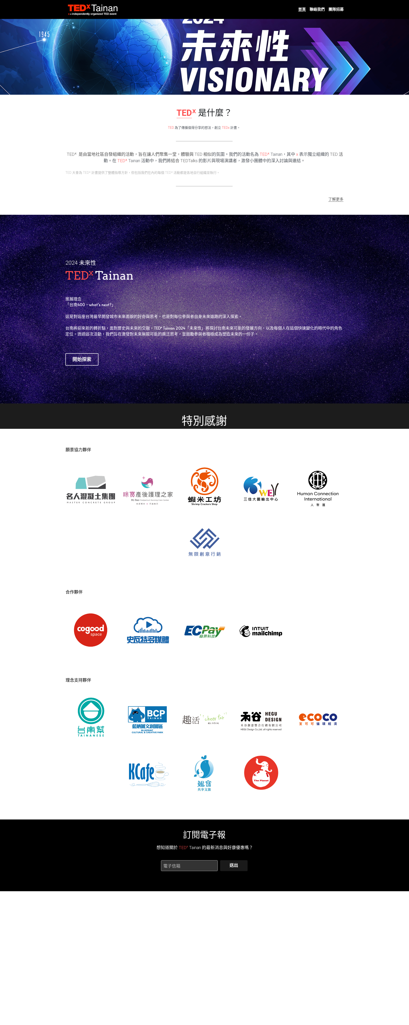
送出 (234, 865)
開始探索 (81, 359)
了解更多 (335, 198)
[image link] (93, 9)
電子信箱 (171, 865)
